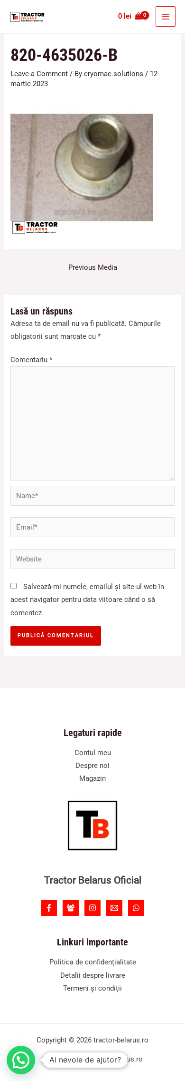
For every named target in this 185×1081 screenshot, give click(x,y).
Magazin (92, 778)
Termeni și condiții (92, 988)
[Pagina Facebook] (49, 908)
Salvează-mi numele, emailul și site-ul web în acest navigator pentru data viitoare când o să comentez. (87, 599)
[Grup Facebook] (71, 908)
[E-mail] (114, 908)
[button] (21, 1060)
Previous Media (92, 267)
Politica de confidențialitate (92, 962)
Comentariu (31, 359)
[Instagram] (92, 908)
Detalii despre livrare (92, 975)
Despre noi (92, 765)
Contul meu (92, 752)
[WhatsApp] (136, 908)
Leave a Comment (39, 73)
